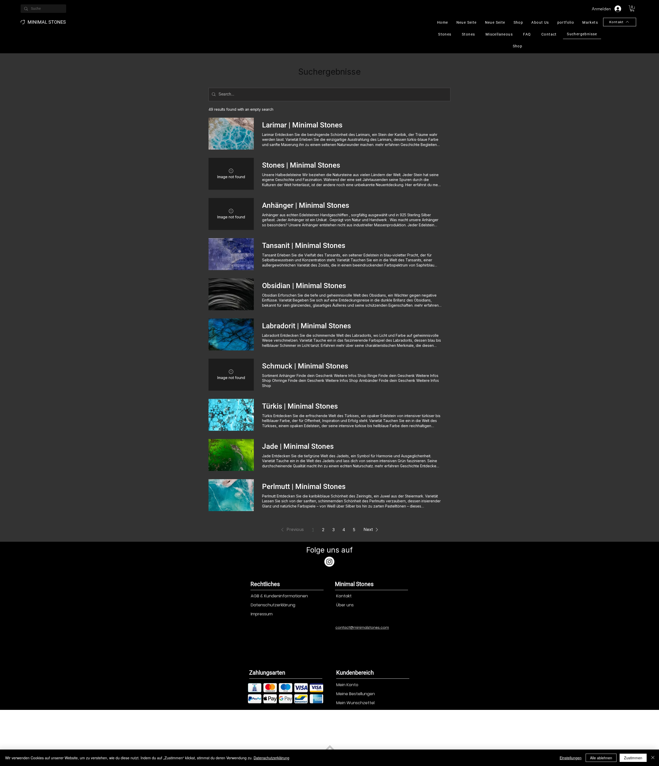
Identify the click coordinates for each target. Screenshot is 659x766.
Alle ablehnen (601, 757)
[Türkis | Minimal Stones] (231, 415)
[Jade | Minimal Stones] (231, 455)
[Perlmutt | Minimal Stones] (231, 495)
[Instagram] (329, 562)
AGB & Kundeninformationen (279, 596)
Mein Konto (347, 685)
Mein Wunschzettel (355, 703)
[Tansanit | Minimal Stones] (231, 254)
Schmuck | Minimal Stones (305, 366)
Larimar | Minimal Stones (302, 125)
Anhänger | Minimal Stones (305, 205)
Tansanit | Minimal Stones (303, 245)
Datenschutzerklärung (273, 605)
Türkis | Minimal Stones (300, 406)
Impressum (262, 614)
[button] (632, 8)
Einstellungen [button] (571, 757)
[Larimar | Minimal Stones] (231, 134)
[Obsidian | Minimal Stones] (231, 294)
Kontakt (344, 596)
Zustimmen (633, 757)
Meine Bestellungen (355, 694)
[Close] (653, 758)
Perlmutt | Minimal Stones (303, 486)
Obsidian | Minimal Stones (304, 285)
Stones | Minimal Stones (301, 165)
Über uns (345, 605)
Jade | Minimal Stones (298, 446)
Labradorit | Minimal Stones (306, 326)
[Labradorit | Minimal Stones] (231, 334)
